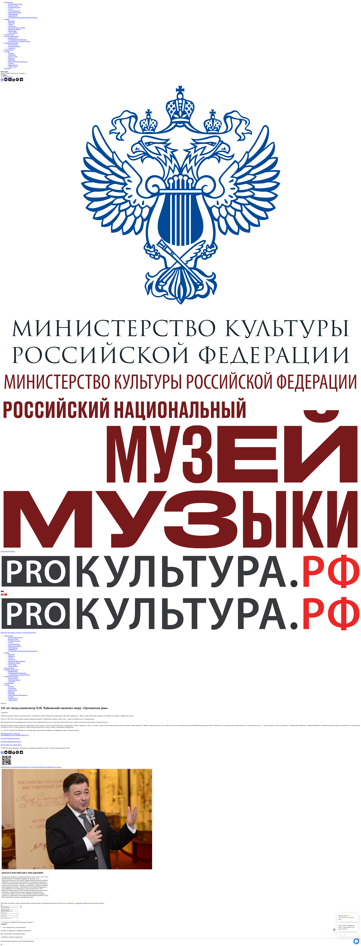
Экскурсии (11, 26)
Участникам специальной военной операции (22, 17)
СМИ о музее (12, 67)
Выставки (11, 21)
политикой (78, 903)
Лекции (10, 24)
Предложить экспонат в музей (17, 632)
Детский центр (9, 34)
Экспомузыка (9, 50)
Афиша (7, 19)
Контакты (8, 68)
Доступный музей (14, 11)
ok (1, 944)
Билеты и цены (13, 5)
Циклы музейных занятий (16, 28)
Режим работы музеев (15, 4)
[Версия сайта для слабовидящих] (37, 632)
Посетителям (9, 2)
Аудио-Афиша (12, 33)
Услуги (10, 9)
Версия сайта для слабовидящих (11, 745)
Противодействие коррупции (10, 738)
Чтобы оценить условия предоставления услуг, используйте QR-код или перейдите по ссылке (31, 767)
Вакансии (11, 58)
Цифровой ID (12, 16)
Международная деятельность (17, 61)
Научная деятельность (12, 36)
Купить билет (5, 551)
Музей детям (12, 31)
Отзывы (10, 63)
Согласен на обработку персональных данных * (18, 922)
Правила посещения (14, 12)
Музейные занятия (14, 29)
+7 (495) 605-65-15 (7, 76)
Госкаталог (11, 48)
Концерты (11, 22)
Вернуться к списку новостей (10, 733)
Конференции (12, 38)
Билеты (12, 551)
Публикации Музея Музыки (17, 39)
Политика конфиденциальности (11, 741)
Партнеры (11, 60)
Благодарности (13, 65)
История (11, 53)
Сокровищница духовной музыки (19, 41)
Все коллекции (13, 44)
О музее (7, 51)
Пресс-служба (12, 56)
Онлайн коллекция (14, 46)
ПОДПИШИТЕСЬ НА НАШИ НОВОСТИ (14, 735)
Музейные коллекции (11, 43)
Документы (12, 55)
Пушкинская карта (14, 7)
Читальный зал (13, 14)
